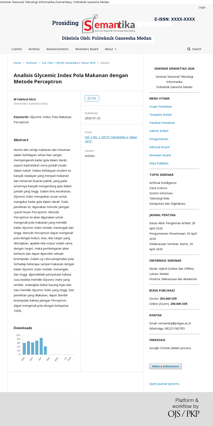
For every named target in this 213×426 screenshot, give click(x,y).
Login (202, 7)
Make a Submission (165, 366)
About (109, 49)
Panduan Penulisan (162, 123)
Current (17, 49)
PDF (93, 98)
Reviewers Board (86, 49)
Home (17, 63)
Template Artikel (160, 115)
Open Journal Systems (164, 384)
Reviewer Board (160, 155)
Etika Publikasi (158, 163)
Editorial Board (159, 147)
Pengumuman (158, 139)
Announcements (57, 49)
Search (196, 49)
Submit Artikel (158, 131)
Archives (34, 49)
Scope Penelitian (160, 106)
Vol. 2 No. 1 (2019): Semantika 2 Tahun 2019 (68, 63)
